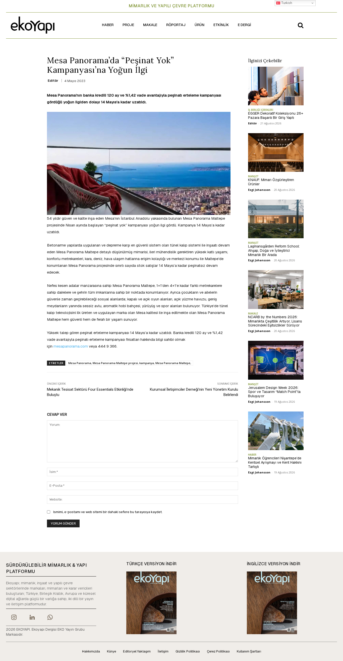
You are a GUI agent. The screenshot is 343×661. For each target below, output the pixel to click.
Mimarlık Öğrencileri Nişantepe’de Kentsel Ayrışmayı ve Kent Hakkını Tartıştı (275, 462)
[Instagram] (14, 618)
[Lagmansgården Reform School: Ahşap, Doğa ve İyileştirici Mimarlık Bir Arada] (276, 219)
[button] (300, 25)
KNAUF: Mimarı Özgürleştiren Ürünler (271, 182)
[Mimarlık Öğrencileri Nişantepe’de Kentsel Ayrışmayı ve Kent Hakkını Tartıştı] (276, 430)
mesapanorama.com (70, 346)
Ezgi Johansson (259, 190)
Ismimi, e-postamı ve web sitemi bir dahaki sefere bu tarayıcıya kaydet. (107, 512)
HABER (252, 454)
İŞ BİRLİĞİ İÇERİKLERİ (260, 110)
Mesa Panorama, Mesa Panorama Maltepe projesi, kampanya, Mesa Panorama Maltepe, (129, 363)
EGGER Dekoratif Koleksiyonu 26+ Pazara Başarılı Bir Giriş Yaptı (275, 115)
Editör (53, 80)
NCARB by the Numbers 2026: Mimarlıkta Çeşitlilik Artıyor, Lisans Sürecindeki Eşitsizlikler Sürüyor (275, 321)
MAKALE (253, 313)
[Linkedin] (32, 618)
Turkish (286, 3)
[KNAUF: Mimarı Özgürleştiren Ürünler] (276, 152)
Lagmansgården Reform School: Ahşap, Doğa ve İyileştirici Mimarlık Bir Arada (274, 250)
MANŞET (253, 176)
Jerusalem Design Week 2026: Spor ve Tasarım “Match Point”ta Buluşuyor (274, 391)
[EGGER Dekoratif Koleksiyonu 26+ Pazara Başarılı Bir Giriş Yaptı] (276, 86)
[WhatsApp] (50, 618)
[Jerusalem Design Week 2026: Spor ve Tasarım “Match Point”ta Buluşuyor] (276, 360)
